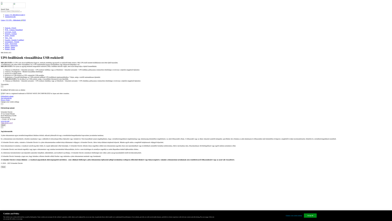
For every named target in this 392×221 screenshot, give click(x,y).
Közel (3, 125)
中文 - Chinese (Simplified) (14, 30)
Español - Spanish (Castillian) (14, 40)
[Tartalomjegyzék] (1, 22)
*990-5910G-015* (7, 123)
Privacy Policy (5, 100)
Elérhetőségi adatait (7, 96)
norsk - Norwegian (11, 44)
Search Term (5, 9)
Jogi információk (6, 98)
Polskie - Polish (10, 49)
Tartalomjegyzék (10, 17)
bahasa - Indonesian (11, 45)
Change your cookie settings (294, 215)
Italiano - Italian (10, 47)
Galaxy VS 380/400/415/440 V (15, 15)
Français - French (10, 28)
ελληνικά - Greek (10, 32)
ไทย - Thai (8, 38)
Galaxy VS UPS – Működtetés (11, 20)
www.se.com (5, 121)
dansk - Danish (10, 35)
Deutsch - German (11, 34)
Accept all (310, 215)
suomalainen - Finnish (12, 42)
